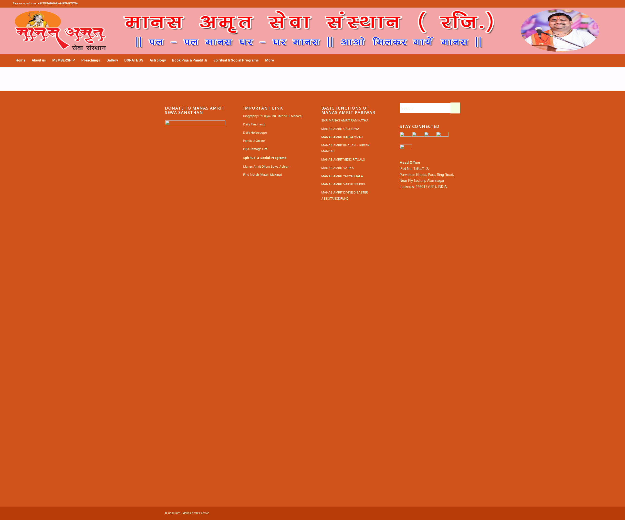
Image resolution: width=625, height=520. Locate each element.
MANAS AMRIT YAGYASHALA (342, 176)
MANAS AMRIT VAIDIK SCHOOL (343, 184)
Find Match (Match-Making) (262, 174)
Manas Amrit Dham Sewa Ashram (266, 166)
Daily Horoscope (255, 132)
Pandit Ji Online (254, 141)
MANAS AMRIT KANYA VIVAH (342, 137)
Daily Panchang (254, 124)
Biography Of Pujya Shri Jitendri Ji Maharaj (272, 116)
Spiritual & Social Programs (264, 158)
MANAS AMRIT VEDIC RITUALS (343, 159)
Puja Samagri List (255, 149)
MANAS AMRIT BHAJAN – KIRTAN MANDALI (345, 148)
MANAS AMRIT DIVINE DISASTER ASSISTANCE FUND (344, 195)
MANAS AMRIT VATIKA (337, 168)
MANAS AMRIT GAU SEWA (340, 129)
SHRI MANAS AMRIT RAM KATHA (344, 120)
